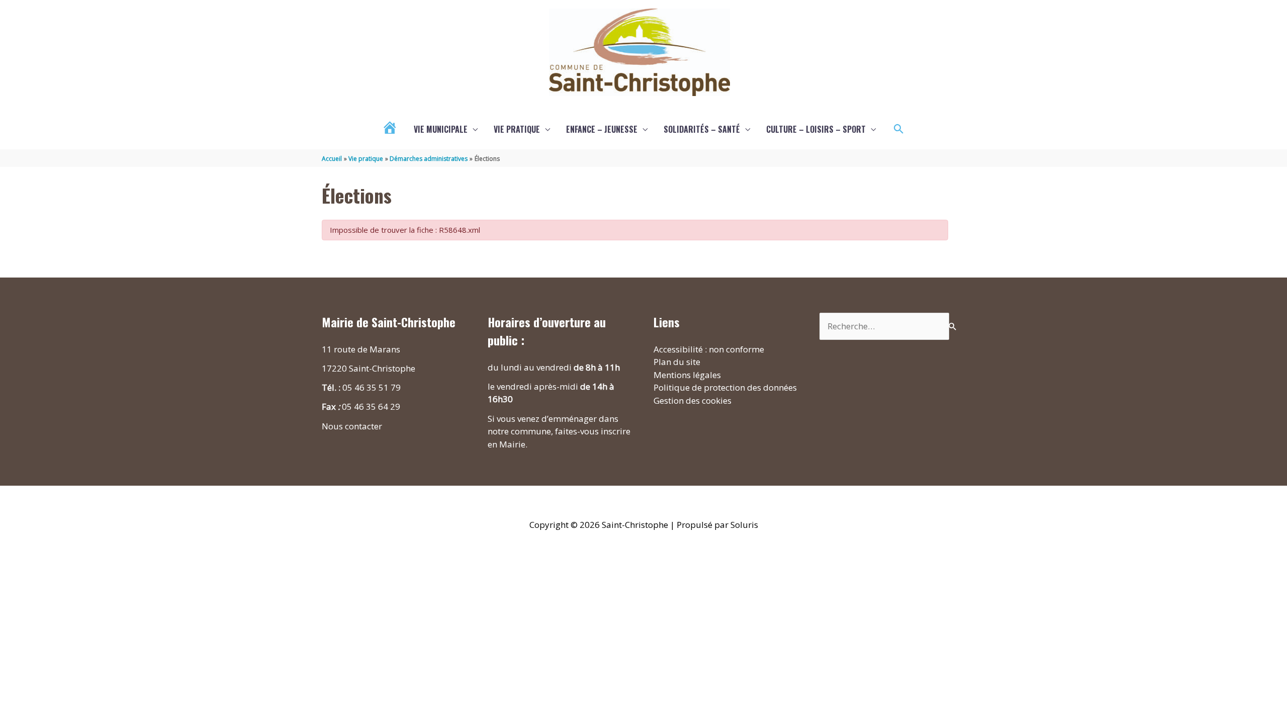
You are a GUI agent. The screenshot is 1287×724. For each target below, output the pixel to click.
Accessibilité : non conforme (709, 349)
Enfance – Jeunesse (601, 129)
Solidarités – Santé (702, 129)
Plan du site (677, 362)
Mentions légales (687, 375)
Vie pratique (517, 129)
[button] (898, 129)
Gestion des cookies (692, 400)
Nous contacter (352, 426)
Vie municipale (441, 129)
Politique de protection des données (725, 387)
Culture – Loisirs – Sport (816, 129)
